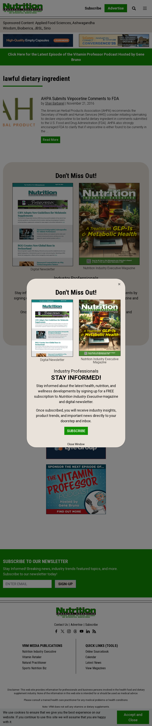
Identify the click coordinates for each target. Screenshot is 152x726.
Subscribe (76, 431)
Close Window (76, 444)
